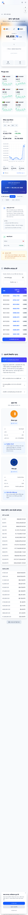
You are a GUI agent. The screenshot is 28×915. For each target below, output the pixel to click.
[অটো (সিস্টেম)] (25, 10)
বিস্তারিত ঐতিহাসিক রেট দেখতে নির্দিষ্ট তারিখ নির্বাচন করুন (13, 274)
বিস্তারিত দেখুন (13, 282)
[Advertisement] (14, 8)
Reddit (7, 200)
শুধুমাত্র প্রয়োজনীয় (14, 907)
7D (5, 125)
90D (13, 125)
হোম (2, 14)
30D (9, 125)
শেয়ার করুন (12, 196)
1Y (16, 125)
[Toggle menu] (25, 2)
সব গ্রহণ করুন (14, 903)
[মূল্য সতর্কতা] (22, 2)
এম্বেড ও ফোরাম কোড (16, 200)
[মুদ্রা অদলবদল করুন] (14, 29)
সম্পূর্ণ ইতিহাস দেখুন (20, 173)
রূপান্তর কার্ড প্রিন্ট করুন (15, 622)
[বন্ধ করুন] (25, 893)
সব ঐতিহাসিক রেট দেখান (14, 339)
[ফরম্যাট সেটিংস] (25, 7)
